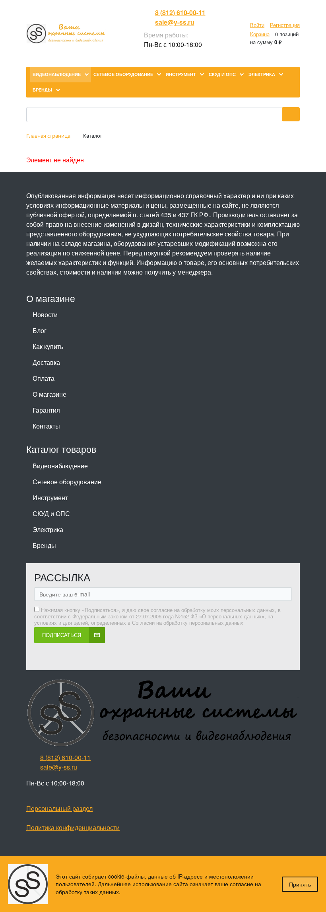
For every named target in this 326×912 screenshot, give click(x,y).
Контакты (46, 426)
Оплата (43, 378)
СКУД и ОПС (51, 513)
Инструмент (50, 497)
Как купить (48, 346)
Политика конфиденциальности (73, 827)
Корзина (260, 34)
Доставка (46, 362)
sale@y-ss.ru (174, 22)
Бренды (44, 545)
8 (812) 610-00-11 (180, 12)
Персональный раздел (59, 808)
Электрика (48, 529)
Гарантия (46, 410)
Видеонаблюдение (60, 465)
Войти (257, 25)
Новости (45, 314)
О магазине (49, 394)
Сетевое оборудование (67, 481)
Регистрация (285, 25)
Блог (40, 330)
